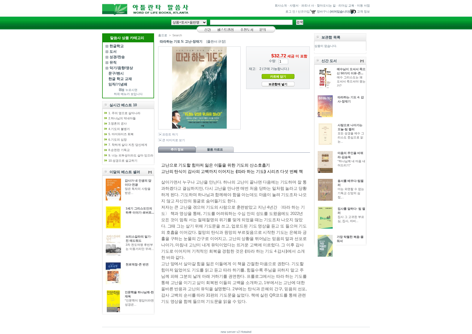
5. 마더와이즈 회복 (121, 134)
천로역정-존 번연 (137, 264)
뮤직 (113, 62)
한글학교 (117, 46)
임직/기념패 (117, 84)
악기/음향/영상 (121, 68)
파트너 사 (307, 5)
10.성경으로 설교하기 (122, 160)
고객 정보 (363, 11)
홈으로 (162, 35)
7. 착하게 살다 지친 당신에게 (127, 144)
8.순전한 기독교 (119, 150)
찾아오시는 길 (326, 5)
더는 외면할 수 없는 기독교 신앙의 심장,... (351, 193)
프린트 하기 (170, 134)
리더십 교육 (346, 5)
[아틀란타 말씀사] (167, 13)
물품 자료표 (215, 149)
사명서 (294, 5)
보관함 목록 (330, 37)
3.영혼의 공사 (117, 123)
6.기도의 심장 (117, 139)
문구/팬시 (116, 73)
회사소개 (281, 5)
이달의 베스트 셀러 (125, 172)
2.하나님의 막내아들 (122, 118)
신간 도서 (329, 61)
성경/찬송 (117, 57)
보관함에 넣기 (278, 84)
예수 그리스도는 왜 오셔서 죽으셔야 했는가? (351, 81)
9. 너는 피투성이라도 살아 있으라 (130, 155)
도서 (113, 51)
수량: (272, 61)
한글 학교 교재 (120, 79)
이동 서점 (363, 5)
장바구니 (323, 11)
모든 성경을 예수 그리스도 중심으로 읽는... (351, 137)
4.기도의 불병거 (119, 129)
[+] (150, 171)
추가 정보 (177, 149)
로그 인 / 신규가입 (297, 11)
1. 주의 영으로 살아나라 (124, 113)
